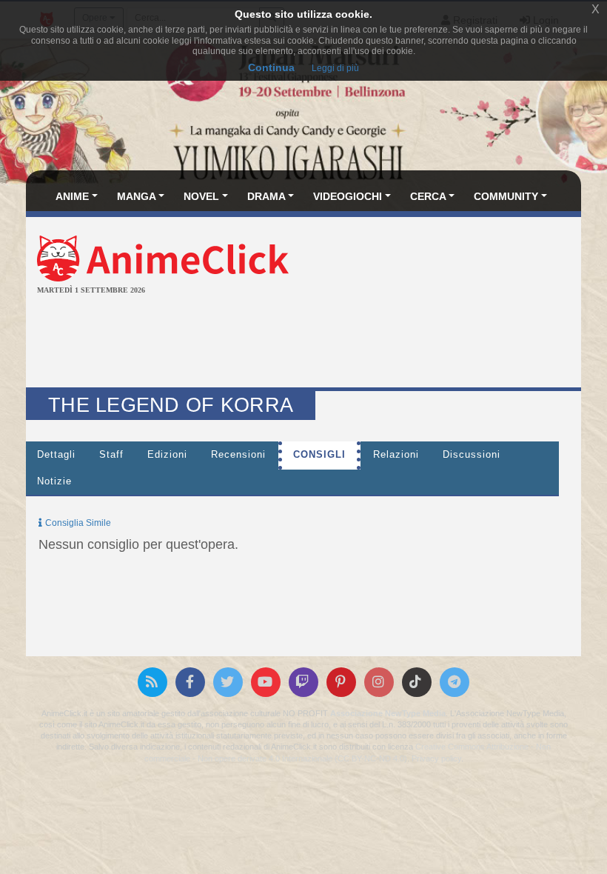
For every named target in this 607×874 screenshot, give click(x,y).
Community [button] (506, 196)
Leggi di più (335, 68)
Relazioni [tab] (396, 455)
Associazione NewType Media (388, 713)
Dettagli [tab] (56, 455)
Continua (271, 67)
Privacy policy (436, 758)
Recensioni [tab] (238, 455)
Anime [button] (72, 196)
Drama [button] (266, 196)
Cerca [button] (428, 196)
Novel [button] (201, 196)
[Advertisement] (303, 343)
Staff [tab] (111, 455)
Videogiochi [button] (347, 196)
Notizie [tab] (54, 481)
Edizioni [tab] (167, 455)
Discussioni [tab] (471, 455)
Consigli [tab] (319, 455)
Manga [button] (136, 196)
